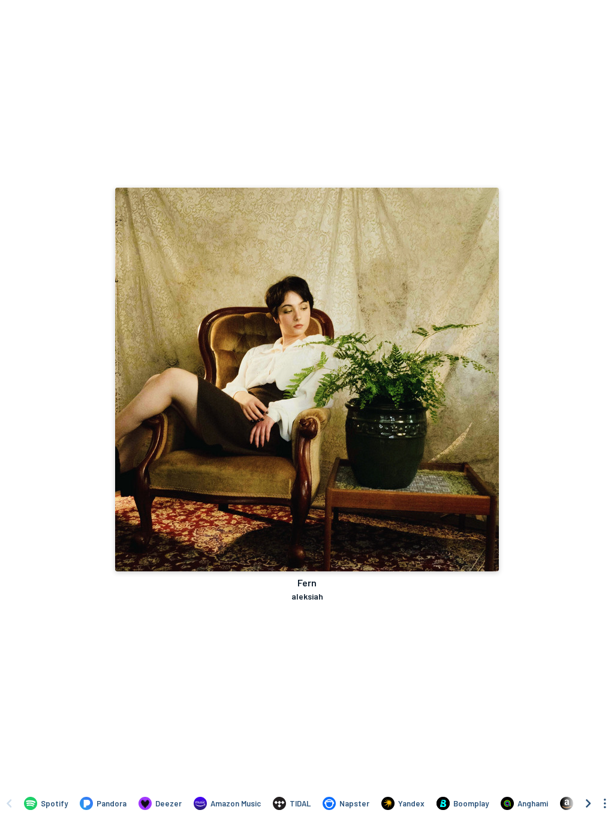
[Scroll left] (9, 803)
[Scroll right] (588, 803)
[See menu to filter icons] (605, 803)
